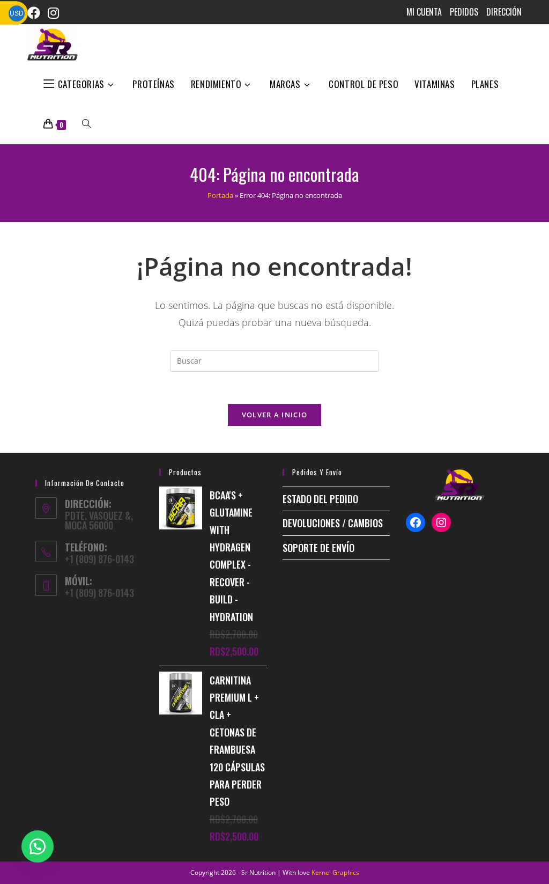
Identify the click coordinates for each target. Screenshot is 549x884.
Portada (220, 195)
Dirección (504, 11)
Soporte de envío (318, 548)
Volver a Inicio (275, 414)
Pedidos (464, 11)
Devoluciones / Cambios (333, 523)
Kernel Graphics (335, 872)
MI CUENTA (424, 11)
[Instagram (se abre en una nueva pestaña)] (57, 12)
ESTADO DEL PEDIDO (320, 499)
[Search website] (86, 124)
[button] (37, 846)
